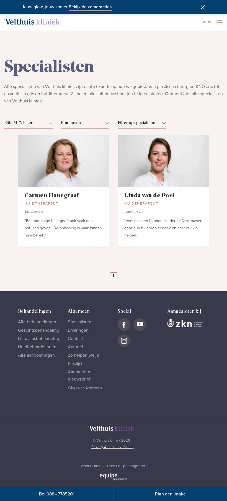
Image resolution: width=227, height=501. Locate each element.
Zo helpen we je (83, 355)
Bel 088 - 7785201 (56, 494)
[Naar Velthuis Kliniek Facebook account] (124, 324)
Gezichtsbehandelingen (41, 330)
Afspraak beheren (85, 387)
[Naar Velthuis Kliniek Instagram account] (124, 340)
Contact (75, 338)
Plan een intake (170, 494)
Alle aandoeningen (36, 355)
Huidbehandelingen (37, 347)
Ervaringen (78, 330)
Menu (208, 22)
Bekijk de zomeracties (90, 7)
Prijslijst (75, 363)
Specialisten (79, 322)
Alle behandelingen (37, 322)
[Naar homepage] (32, 22)
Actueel (75, 347)
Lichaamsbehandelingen (41, 338)
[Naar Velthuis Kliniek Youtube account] (139, 324)
